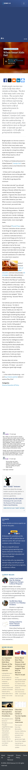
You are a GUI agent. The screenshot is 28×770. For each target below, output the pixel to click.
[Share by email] (14, 80)
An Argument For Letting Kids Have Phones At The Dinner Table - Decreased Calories (7, 664)
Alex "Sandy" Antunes (13, 60)
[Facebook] (2, 38)
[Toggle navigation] (23, 3)
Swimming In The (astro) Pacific (12, 501)
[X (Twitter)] (3, 38)
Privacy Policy (18, 756)
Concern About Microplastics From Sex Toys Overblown (7, 712)
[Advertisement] (14, 23)
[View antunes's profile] (6, 61)
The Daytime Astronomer (15, 61)
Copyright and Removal (10, 757)
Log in (25, 39)
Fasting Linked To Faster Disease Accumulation (15, 623)
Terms (25, 755)
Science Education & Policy (11, 49)
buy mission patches (11, 377)
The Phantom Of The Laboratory (12, 503)
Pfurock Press (15, 226)
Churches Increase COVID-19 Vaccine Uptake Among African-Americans (20, 715)
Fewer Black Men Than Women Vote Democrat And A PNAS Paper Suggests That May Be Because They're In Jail (20, 666)
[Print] (23, 80)
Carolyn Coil (17, 163)
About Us (3, 756)
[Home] (7, 3)
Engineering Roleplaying (10, 505)
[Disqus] (14, 408)
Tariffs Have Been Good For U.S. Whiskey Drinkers (17, 603)
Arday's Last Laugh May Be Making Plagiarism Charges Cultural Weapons (16, 581)
